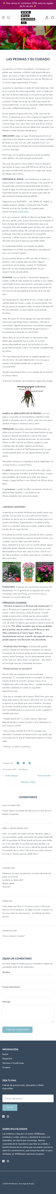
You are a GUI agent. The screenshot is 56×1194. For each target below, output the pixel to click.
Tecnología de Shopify (26, 1183)
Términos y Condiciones (13, 1062)
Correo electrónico (11, 987)
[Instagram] (8, 1116)
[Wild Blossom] (28, 17)
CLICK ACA (23, 211)
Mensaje (6, 1001)
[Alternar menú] (3, 17)
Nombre (6, 972)
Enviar (9, 1107)
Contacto (6, 1067)
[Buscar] (10, 17)
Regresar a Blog (28, 781)
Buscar (5, 1054)
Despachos (7, 1058)
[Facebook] (3, 1116)
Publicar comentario (17, 1029)
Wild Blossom (13, 1183)
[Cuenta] (46, 17)
